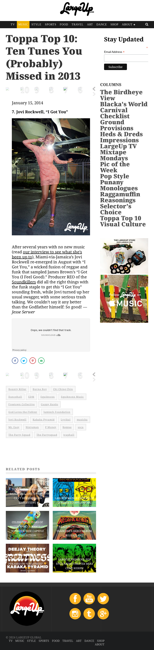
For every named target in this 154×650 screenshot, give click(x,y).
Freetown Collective (21, 404)
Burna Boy (40, 389)
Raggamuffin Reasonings (120, 197)
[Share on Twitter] (24, 360)
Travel (78, 24)
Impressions (119, 140)
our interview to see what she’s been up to (47, 254)
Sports (50, 24)
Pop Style (114, 176)
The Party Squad (19, 434)
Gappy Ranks (49, 404)
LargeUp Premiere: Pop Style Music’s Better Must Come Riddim (74, 564)
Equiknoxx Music (72, 396)
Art (90, 24)
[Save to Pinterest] (33, 360)
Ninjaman (32, 427)
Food (64, 24)
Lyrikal (66, 419)
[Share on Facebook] (15, 360)
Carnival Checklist (115, 113)
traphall (68, 434)
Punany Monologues (119, 185)
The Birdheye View (121, 95)
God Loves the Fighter (22, 412)
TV (13, 24)
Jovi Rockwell (17, 419)
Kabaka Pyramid (44, 419)
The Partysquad (46, 434)
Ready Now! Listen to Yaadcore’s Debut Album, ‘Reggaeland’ (74, 531)
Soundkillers (24, 282)
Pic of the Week (115, 167)
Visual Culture (123, 224)
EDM (31, 396)
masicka (82, 419)
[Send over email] (41, 360)
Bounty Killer (17, 389)
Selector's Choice (115, 209)
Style (36, 24)
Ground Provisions (116, 125)
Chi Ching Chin (63, 389)
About (127, 24)
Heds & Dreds (121, 134)
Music (23, 24)
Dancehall (15, 396)
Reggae (67, 427)
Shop (114, 24)
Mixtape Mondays (114, 155)
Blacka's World (124, 104)
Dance (101, 24)
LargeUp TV (118, 146)
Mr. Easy (13, 427)
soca (81, 427)
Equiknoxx (48, 396)
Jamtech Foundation (57, 412)
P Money (50, 427)
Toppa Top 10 (120, 218)
